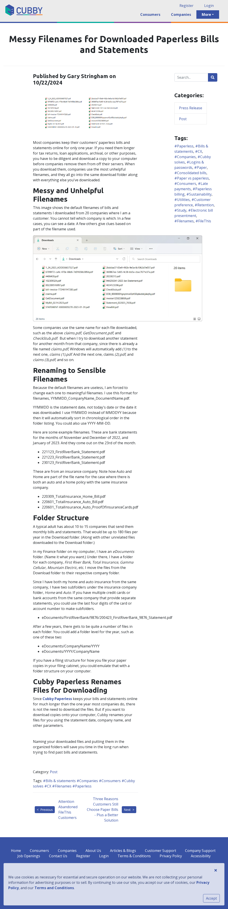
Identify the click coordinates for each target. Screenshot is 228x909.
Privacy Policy (171, 855)
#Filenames (61, 786)
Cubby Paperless (57, 698)
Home (16, 850)
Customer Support (160, 850)
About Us (93, 850)
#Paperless (81, 786)
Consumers (150, 14)
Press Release (190, 107)
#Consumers (109, 780)
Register (186, 5)
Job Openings (28, 855)
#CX (47, 786)
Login (209, 5)
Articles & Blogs (123, 850)
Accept (211, 898)
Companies (181, 14)
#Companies (87, 780)
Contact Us (58, 855)
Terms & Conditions (134, 855)
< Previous (45, 810)
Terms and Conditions (54, 887)
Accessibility (201, 855)
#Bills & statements (59, 780)
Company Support (200, 850)
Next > (129, 810)
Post (53, 771)
